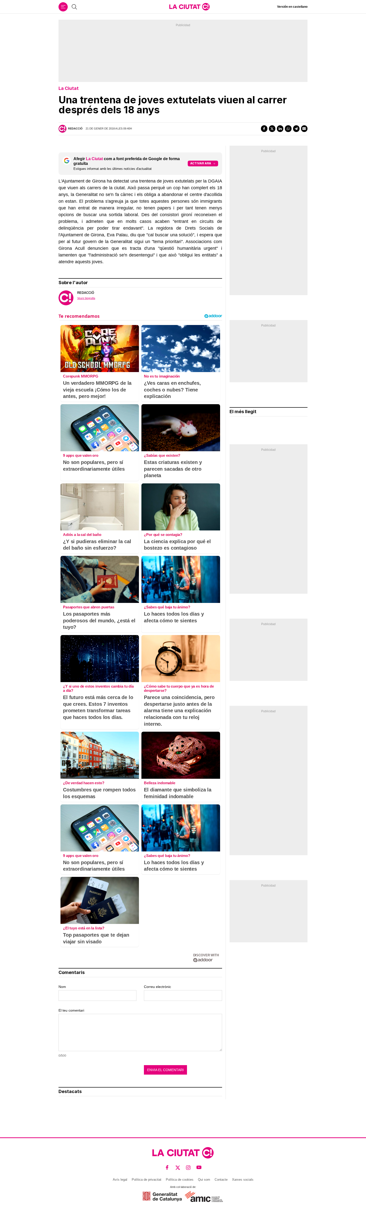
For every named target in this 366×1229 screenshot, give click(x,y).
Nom (62, 987)
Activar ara (200, 163)
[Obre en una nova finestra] (162, 1196)
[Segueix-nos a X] (178, 1167)
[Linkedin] (280, 128)
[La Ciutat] (189, 6)
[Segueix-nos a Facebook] (167, 1167)
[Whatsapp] (288, 128)
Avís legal (120, 1179)
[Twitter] (272, 128)
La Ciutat (69, 88)
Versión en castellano (292, 6)
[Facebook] (264, 128)
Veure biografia (86, 298)
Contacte (221, 1179)
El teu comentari (71, 1010)
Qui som (204, 1179)
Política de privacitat (146, 1179)
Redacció (75, 128)
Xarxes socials (242, 1179)
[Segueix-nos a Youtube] (199, 1167)
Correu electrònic (157, 987)
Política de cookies (179, 1179)
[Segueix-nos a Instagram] (188, 1167)
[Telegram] (296, 128)
